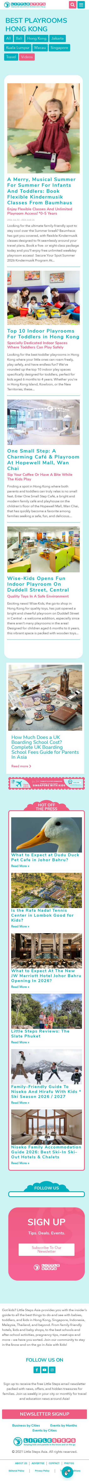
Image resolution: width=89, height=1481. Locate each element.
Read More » (20, 866)
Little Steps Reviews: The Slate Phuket (40, 1033)
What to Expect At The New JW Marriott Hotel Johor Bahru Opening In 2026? (46, 975)
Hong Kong (36, 38)
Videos (27, 57)
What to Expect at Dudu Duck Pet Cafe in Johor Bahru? (45, 857)
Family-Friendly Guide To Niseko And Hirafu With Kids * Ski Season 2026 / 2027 (46, 1091)
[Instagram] (52, 1370)
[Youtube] (44, 1370)
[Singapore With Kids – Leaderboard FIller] (46, 783)
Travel (11, 57)
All (8, 38)
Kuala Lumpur (17, 47)
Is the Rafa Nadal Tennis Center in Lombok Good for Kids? (42, 915)
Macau (40, 47)
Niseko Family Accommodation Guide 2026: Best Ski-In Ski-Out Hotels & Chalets (46, 1152)
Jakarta (57, 38)
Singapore (59, 47)
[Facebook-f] (37, 1370)
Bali (19, 38)
